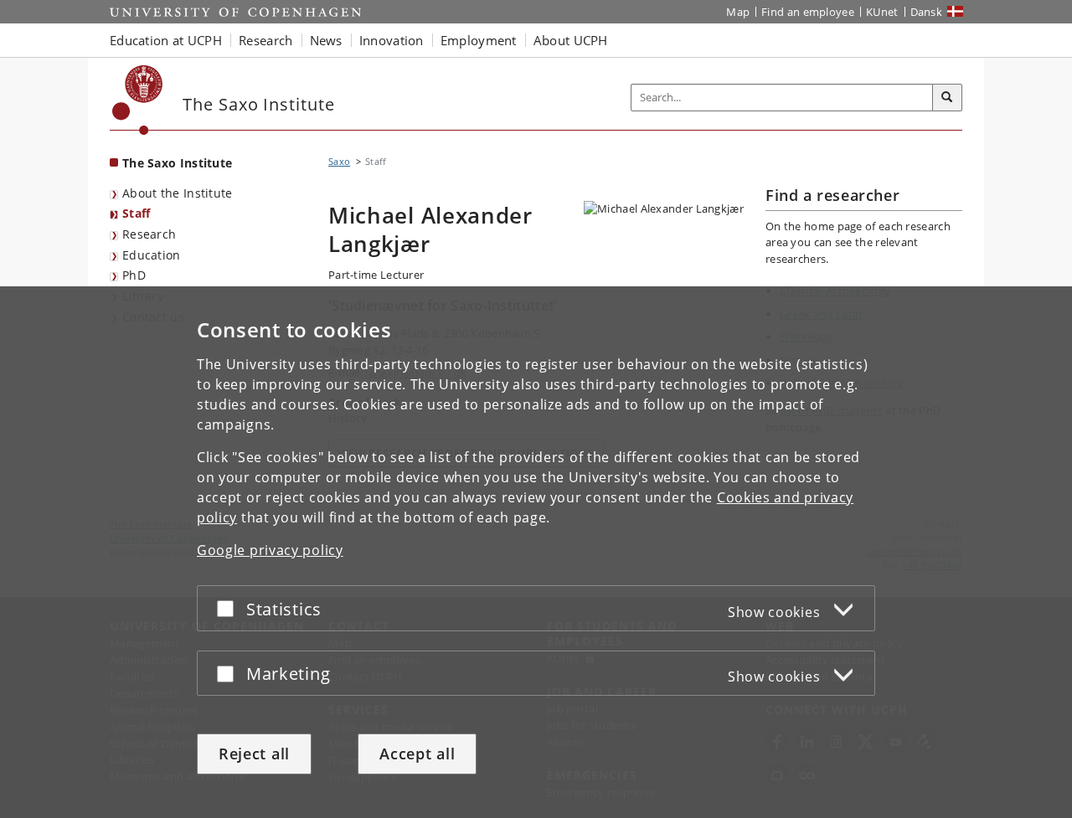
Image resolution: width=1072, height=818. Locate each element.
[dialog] (536, 552)
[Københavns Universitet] (137, 100)
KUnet (882, 11)
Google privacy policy (270, 550)
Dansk (926, 11)
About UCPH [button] (570, 40)
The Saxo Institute (177, 163)
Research (149, 234)
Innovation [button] (391, 40)
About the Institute (177, 193)
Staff (136, 213)
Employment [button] (479, 40)
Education (151, 255)
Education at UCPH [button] (166, 40)
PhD (134, 275)
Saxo (339, 161)
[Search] (947, 98)
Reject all (254, 753)
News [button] (326, 40)
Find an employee (807, 11)
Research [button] (265, 40)
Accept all (417, 753)
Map (738, 11)
